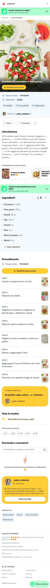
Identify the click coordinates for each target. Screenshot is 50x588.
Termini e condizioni (9, 574)
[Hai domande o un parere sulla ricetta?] (23, 449)
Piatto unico (16, 18)
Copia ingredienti (13, 247)
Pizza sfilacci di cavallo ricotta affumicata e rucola (20, 550)
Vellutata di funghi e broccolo (12, 546)
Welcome (29, 577)
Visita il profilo (25, 499)
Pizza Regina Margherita (10, 543)
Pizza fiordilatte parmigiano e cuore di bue (17, 557)
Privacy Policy (7, 570)
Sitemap (29, 574)
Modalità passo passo (15, 87)
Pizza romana (7, 553)
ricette (5, 18)
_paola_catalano (22, 114)
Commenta (25, 123)
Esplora (4, 577)
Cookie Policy (31, 570)
